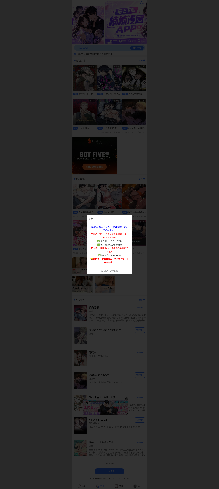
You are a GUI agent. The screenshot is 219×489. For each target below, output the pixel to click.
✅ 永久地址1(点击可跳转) (109, 241)
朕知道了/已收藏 (109, 270)
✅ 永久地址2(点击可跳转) (109, 244)
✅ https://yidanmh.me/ (109, 255)
